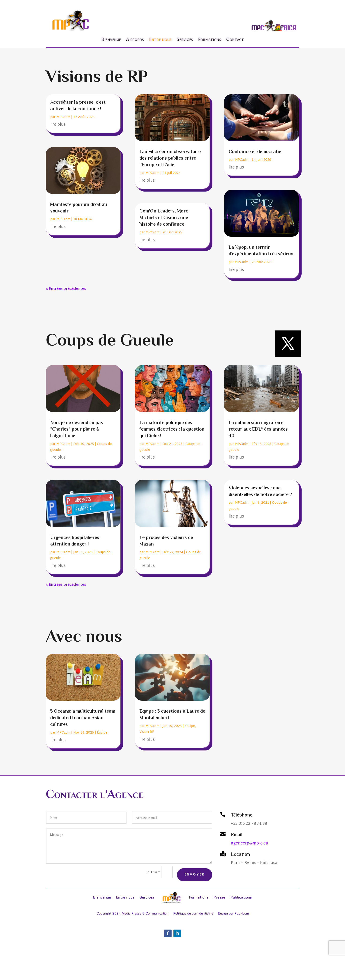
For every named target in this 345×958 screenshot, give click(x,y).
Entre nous (160, 39)
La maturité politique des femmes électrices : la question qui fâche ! (171, 429)
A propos (135, 39)
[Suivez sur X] (288, 343)
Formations (209, 39)
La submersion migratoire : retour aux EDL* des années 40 (258, 429)
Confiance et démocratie (255, 151)
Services (184, 39)
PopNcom (241, 913)
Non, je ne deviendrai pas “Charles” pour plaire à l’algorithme (76, 429)
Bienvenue (111, 39)
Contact (235, 39)
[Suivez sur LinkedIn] (177, 933)
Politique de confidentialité (193, 913)
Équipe (102, 733)
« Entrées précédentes (66, 289)
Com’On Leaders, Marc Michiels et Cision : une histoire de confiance (163, 217)
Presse (219, 897)
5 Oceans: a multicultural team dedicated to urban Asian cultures (82, 717)
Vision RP (146, 732)
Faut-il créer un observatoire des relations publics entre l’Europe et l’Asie (170, 158)
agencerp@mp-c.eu (249, 843)
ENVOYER (194, 875)
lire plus (57, 124)
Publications (241, 897)
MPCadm (63, 117)
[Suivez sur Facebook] (168, 933)
